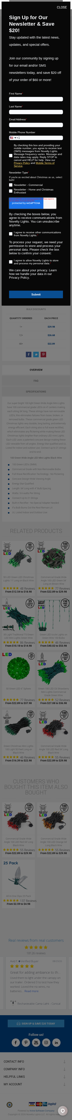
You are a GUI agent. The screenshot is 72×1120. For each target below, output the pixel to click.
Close (62, 7)
